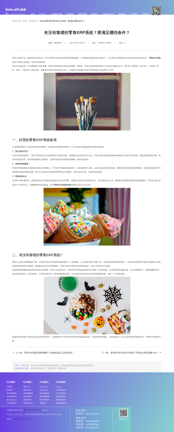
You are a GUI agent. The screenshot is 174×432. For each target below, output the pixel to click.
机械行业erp (44, 390)
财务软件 (10, 390)
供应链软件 (27, 400)
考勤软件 (43, 403)
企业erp (58, 387)
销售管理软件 (61, 400)
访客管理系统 (28, 393)
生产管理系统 (61, 393)
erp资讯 (9, 387)
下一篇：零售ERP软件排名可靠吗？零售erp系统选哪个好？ (130, 353)
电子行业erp (11, 400)
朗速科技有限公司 (38, 368)
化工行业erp (44, 387)
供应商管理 (27, 396)
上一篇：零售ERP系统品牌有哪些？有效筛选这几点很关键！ (44, 353)
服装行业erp (27, 390)
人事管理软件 (61, 390)
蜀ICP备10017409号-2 (32, 410)
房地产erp (26, 387)
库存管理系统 (44, 396)
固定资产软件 (28, 403)
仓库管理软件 (12, 396)
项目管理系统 (61, 403)
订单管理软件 (12, 403)
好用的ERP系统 (104, 43)
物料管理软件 (61, 396)
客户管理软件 (44, 400)
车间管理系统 (12, 393)
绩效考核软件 (44, 393)
